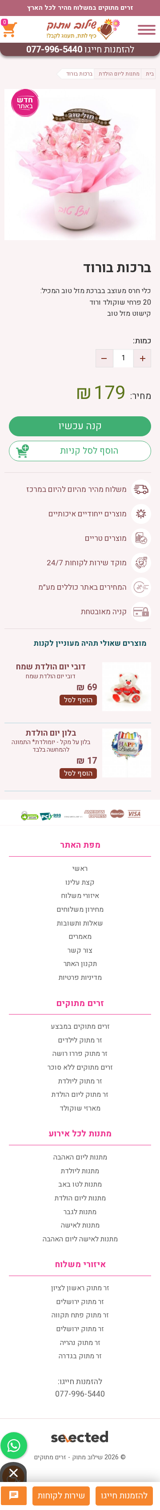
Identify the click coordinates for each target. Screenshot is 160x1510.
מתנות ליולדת (80, 1171)
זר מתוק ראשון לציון (80, 1288)
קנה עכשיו (80, 426)
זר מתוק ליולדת (80, 1081)
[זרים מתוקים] (83, 29)
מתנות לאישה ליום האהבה (80, 1239)
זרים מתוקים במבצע (80, 1026)
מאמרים (80, 936)
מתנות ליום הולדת (80, 1198)
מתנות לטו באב (80, 1184)
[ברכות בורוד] (80, 164)
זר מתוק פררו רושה (80, 1053)
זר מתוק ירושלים (80, 1302)
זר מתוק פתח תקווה (80, 1315)
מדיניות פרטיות (80, 977)
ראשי (80, 868)
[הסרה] (104, 358)
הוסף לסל (78, 700)
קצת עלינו (80, 882)
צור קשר (80, 950)
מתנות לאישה (80, 1225)
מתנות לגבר (80, 1212)
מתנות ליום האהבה (80, 1157)
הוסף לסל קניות (89, 450)
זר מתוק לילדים (80, 1040)
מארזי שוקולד (80, 1108)
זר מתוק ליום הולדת (80, 1094)
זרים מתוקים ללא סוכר (80, 1067)
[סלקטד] (80, 1435)
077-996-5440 (54, 49)
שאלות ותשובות (80, 923)
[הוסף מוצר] (142, 358)
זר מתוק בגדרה (80, 1356)
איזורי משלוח (80, 895)
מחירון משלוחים (80, 909)
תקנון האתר (80, 963)
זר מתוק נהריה (80, 1342)
